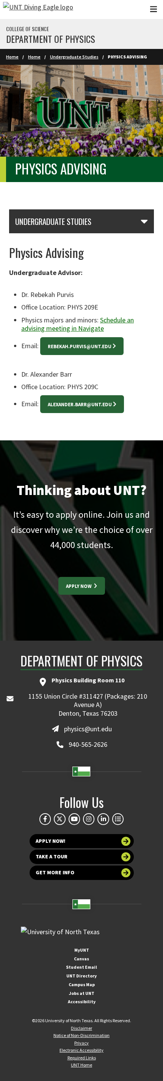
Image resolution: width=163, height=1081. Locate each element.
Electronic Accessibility (81, 1050)
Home (12, 57)
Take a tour (51, 856)
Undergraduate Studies (74, 57)
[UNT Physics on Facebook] (45, 819)
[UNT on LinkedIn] (103, 819)
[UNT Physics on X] (59, 819)
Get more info (55, 872)
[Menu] (153, 9)
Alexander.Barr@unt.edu (80, 404)
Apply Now (79, 586)
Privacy (81, 1043)
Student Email (81, 967)
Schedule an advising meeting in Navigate (77, 324)
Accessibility (82, 1001)
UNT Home (81, 1065)
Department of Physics (50, 38)
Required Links (81, 1058)
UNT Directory (81, 976)
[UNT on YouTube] (74, 819)
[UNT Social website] (118, 819)
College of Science (27, 29)
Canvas (81, 959)
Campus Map (82, 984)
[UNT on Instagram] (88, 819)
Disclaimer (81, 1028)
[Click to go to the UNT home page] (38, 9)
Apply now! (51, 840)
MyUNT (81, 950)
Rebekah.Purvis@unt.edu (79, 346)
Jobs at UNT (81, 993)
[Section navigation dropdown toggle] (144, 221)
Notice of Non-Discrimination (81, 1035)
